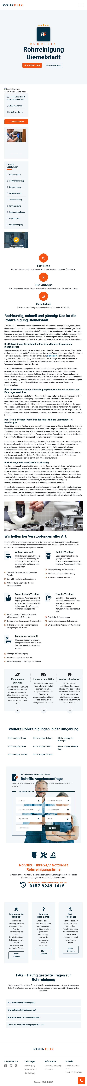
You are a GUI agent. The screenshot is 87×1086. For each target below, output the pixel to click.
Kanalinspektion (15, 193)
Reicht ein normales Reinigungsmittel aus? (26, 1025)
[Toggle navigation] (81, 5)
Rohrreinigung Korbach (43, 738)
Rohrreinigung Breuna (17, 738)
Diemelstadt (52, 356)
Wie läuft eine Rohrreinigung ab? (22, 1010)
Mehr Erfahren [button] (16, 955)
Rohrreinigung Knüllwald (43, 754)
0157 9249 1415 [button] (33, 65)
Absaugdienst (14, 218)
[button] (8, 142)
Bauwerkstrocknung (17, 212)
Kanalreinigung (15, 187)
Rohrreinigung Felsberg (18, 754)
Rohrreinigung (15, 175)
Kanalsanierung (15, 200)
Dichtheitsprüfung (16, 181)
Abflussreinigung (16, 225)
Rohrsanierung (15, 206)
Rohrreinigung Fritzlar (42, 746)
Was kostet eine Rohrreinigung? (22, 1003)
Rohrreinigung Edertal (17, 746)
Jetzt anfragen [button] (54, 65)
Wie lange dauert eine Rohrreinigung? (24, 1017)
